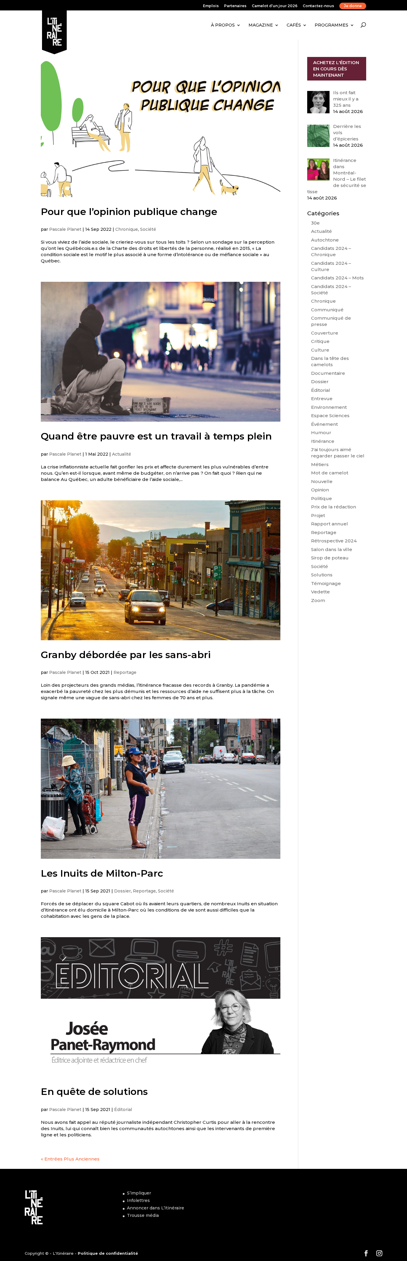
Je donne (353, 6)
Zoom (318, 600)
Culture (320, 350)
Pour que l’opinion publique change (129, 211)
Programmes (331, 25)
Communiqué (327, 309)
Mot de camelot (329, 473)
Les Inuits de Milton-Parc (102, 873)
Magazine (260, 25)
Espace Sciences (330, 415)
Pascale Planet (65, 229)
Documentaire (328, 373)
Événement (324, 424)
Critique (320, 341)
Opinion (320, 490)
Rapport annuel (329, 524)
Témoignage (326, 583)
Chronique (126, 229)
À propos (223, 25)
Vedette (320, 592)
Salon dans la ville (331, 549)
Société (148, 229)
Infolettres (138, 1200)
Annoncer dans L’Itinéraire (155, 1208)
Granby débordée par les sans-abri (126, 654)
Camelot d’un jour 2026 (274, 6)
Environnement (329, 407)
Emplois (211, 6)
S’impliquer (139, 1193)
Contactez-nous (318, 6)
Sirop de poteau (330, 558)
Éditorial (123, 1109)
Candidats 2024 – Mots (337, 278)
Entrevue (322, 398)
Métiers (320, 464)
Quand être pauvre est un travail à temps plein (156, 436)
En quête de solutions (94, 1091)
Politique (321, 498)
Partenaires (235, 6)
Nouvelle (322, 481)
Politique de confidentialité (108, 1253)
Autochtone (325, 240)
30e (315, 223)
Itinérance (322, 441)
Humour (321, 432)
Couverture (324, 333)
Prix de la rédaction (333, 507)
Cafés (294, 25)
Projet (318, 515)
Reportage (125, 672)
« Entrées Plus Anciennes (70, 1159)
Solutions (322, 575)
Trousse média (143, 1215)
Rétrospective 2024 (334, 541)
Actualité (121, 454)
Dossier (122, 891)
